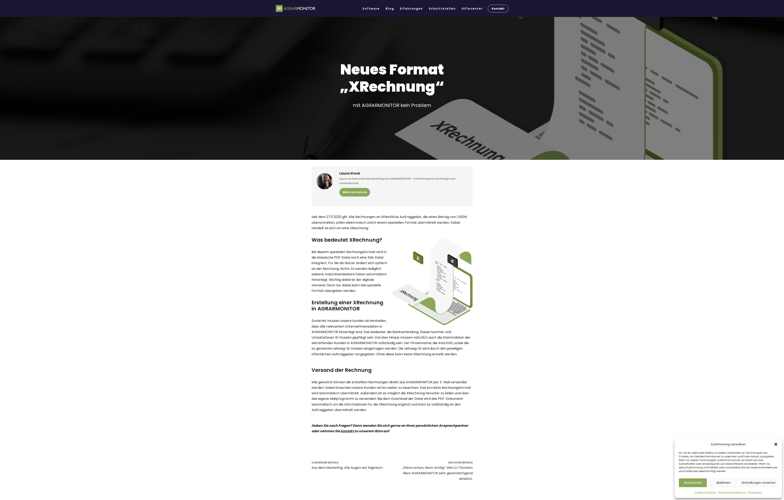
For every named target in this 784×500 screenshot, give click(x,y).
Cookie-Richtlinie (705, 492)
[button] (776, 444)
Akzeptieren (693, 482)
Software (371, 9)
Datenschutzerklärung (732, 492)
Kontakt (498, 9)
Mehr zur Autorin (355, 192)
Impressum (755, 492)
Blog (390, 9)
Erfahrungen (411, 9)
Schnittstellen (442, 9)
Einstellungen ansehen (759, 482)
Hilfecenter (472, 9)
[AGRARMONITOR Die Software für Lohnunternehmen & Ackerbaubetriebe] (295, 8)
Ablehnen (723, 482)
